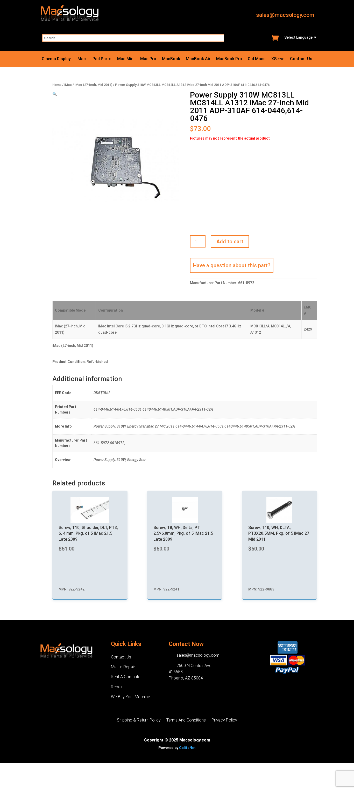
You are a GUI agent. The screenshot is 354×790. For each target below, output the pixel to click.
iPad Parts (101, 59)
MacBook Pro (229, 59)
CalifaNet (187, 748)
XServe (277, 59)
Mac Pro (148, 59)
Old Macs (257, 59)
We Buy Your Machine (130, 696)
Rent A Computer (126, 676)
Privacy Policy (224, 720)
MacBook (171, 59)
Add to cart (229, 241)
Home (56, 85)
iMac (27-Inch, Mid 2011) (93, 85)
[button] (54, 94)
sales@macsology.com (285, 15)
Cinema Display (56, 59)
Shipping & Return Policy (139, 720)
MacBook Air (198, 59)
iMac (81, 59)
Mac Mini (125, 59)
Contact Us (301, 59)
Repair (117, 686)
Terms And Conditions (186, 720)
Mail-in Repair (123, 666)
